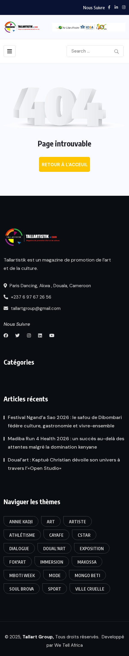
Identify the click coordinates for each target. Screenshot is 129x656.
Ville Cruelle (89, 588)
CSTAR (84, 535)
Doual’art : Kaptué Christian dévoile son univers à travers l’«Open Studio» (64, 464)
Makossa (87, 562)
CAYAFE (56, 535)
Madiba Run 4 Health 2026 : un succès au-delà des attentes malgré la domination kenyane (66, 442)
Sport (54, 588)
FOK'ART (17, 562)
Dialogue (19, 548)
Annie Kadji (21, 521)
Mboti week (22, 575)
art (51, 521)
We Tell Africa (68, 645)
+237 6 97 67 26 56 (30, 297)
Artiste (77, 521)
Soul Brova (21, 588)
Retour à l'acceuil (65, 165)
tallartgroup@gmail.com (35, 308)
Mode (55, 575)
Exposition (92, 548)
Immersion (51, 562)
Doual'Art (54, 548)
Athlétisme (22, 535)
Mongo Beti (87, 575)
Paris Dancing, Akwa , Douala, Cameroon (49, 286)
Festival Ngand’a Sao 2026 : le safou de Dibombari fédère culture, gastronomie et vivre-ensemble (65, 421)
